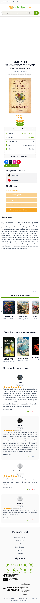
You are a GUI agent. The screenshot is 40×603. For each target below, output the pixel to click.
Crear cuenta (17, 2)
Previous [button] (2, 311)
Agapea (15, 180)
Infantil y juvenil (28, 133)
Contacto (20, 553)
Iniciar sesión (7, 2)
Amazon (15, 175)
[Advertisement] (20, 39)
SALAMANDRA (30, 137)
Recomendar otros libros (18, 210)
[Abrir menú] (36, 13)
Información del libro (19, 129)
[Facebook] (8, 565)
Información (20, 540)
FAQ (20, 544)
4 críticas (20, 124)
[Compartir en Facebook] (6, 162)
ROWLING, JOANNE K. (20, 71)
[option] (8, 310)
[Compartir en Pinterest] (19, 162)
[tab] (20, 129)
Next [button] (38, 311)
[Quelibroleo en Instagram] (15, 162)
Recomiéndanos (20, 547)
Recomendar (14, 166)
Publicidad (20, 550)
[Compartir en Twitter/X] (10, 162)
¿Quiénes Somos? (20, 537)
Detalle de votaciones (19, 156)
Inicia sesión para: (14, 190)
